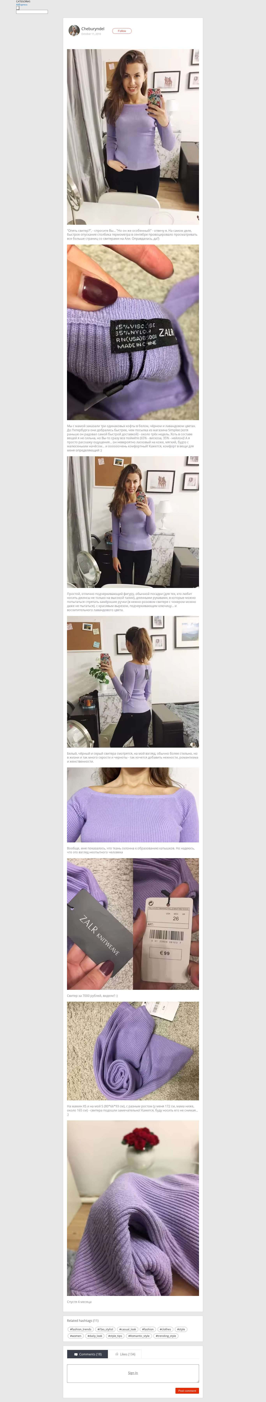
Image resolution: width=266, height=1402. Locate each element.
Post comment (187, 1390)
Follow (122, 30)
